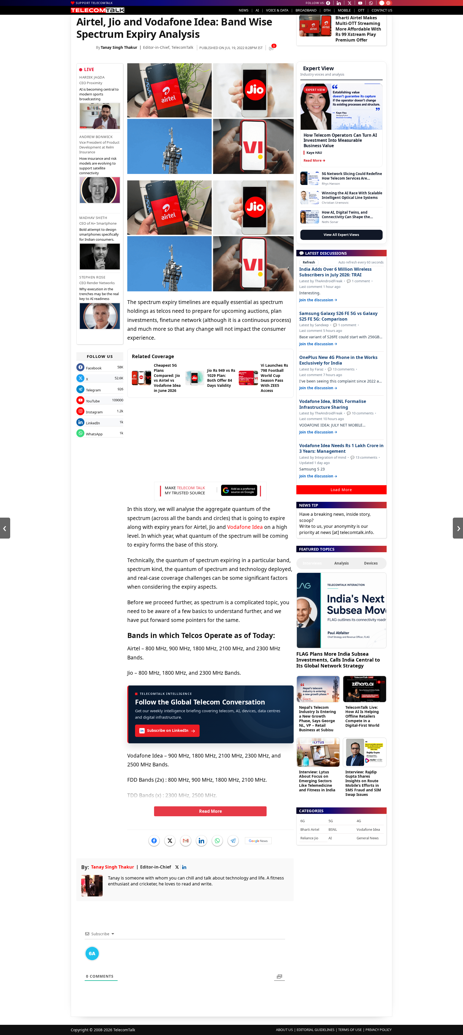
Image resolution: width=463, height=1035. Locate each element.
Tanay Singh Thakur (119, 47)
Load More (341, 489)
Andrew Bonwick (96, 136)
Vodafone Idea (245, 527)
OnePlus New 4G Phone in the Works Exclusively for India (338, 360)
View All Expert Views (341, 234)
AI (257, 10)
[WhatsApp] (217, 840)
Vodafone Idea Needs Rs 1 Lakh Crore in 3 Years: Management (341, 448)
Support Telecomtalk (94, 3)
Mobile (344, 10)
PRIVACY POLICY (378, 1029)
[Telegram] (233, 840)
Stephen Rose (92, 277)
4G (359, 820)
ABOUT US (284, 1029)
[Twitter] (170, 840)
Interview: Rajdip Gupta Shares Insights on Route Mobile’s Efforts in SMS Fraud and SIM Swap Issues (363, 783)
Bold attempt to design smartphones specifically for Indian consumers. (99, 234)
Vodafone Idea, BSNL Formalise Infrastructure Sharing (332, 404)
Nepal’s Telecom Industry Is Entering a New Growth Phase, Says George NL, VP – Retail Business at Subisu (317, 718)
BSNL (332, 829)
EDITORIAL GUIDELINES (315, 1029)
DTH (327, 10)
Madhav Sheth (93, 217)
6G (302, 820)
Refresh (309, 262)
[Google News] (258, 840)
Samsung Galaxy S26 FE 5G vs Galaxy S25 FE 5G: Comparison (338, 316)
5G (330, 820)
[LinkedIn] (201, 840)
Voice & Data (277, 10)
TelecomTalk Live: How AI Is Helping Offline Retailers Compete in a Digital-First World (362, 716)
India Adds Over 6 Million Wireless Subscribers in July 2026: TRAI (335, 272)
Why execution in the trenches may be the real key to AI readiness (99, 294)
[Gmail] (185, 840)
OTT (361, 10)
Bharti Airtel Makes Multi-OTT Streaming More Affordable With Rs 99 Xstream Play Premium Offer (358, 29)
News (243, 10)
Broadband (306, 10)
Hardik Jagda (91, 77)
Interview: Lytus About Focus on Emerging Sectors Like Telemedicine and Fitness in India (317, 780)
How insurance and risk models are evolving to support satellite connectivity (98, 166)
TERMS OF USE (350, 1029)
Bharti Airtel (309, 829)
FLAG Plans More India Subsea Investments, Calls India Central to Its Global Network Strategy (338, 660)
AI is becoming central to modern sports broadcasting (99, 94)
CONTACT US (382, 10)
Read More (210, 811)
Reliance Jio (309, 838)
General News (368, 838)
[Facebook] (154, 840)
